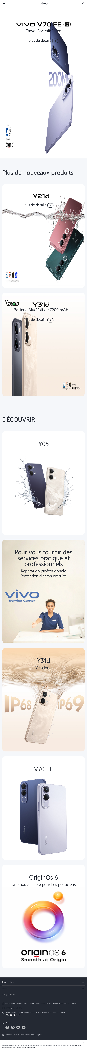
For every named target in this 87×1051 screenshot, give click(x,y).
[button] (3, 3)
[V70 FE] (43, 79)
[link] (7, 1027)
